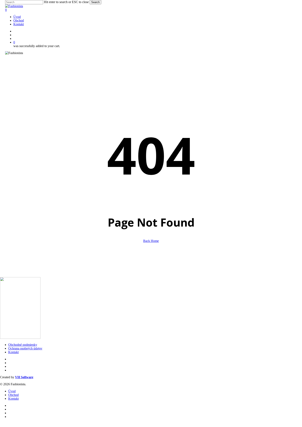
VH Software (24, 377)
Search (95, 2)
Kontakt (13, 352)
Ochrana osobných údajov (25, 348)
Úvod (12, 391)
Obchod (13, 395)
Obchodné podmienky (22, 344)
